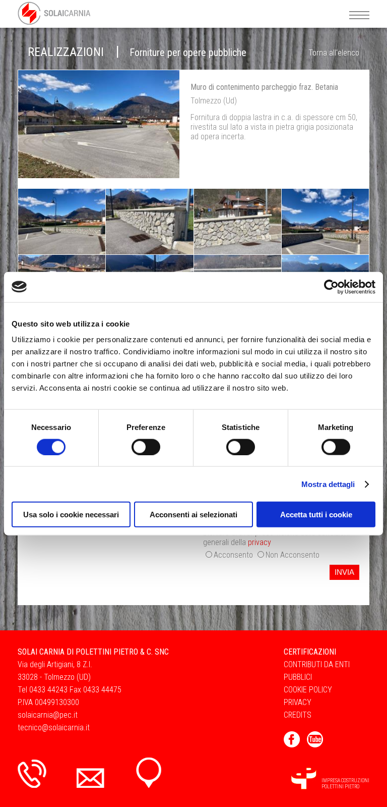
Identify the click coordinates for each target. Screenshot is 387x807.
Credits (297, 715)
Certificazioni (310, 652)
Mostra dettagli (328, 483)
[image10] (103, 123)
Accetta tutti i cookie (316, 514)
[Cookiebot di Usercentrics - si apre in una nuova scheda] (331, 286)
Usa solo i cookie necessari (71, 514)
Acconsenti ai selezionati (193, 514)
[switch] (146, 447)
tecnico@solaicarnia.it (54, 727)
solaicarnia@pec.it (48, 715)
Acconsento (233, 555)
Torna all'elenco (333, 53)
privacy (259, 542)
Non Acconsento (292, 555)
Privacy (297, 702)
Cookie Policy (308, 689)
